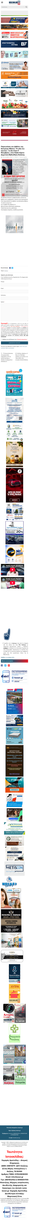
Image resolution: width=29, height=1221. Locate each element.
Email (2, 288)
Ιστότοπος (3, 295)
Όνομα (2, 281)
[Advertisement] (14, 610)
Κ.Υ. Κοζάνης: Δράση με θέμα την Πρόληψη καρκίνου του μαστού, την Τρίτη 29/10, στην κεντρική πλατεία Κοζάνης (21, 357)
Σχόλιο (2, 302)
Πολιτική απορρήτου (15, 326)
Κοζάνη (6, 271)
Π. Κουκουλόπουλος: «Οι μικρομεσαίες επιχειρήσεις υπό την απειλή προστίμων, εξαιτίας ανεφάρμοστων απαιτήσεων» (7, 357)
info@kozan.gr (14, 1138)
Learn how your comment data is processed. (14, 347)
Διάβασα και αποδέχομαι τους (14, 339)
